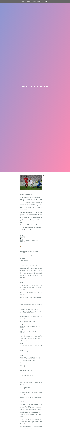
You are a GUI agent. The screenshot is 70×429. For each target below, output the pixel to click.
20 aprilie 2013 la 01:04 (22, 384)
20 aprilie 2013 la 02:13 (22, 394)
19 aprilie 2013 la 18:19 (22, 252)
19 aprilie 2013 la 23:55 (22, 366)
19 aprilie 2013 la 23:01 (22, 318)
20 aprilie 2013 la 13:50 (22, 423)
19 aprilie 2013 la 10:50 (22, 237)
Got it (48, 1)
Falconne (21, 401)
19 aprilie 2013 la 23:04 (22, 327)
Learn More (45, 1)
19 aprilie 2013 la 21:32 (22, 256)
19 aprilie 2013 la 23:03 (22, 322)
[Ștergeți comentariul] (24, 237)
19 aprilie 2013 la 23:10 (22, 332)
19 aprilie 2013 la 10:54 (22, 241)
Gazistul (21, 239)
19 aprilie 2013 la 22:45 (22, 277)
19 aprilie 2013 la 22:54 (22, 289)
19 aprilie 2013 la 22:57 (22, 294)
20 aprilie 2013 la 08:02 (22, 416)
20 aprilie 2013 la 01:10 (22, 388)
